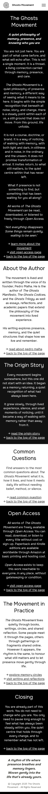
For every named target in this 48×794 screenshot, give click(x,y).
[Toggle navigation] (44, 5)
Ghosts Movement (23, 5)
